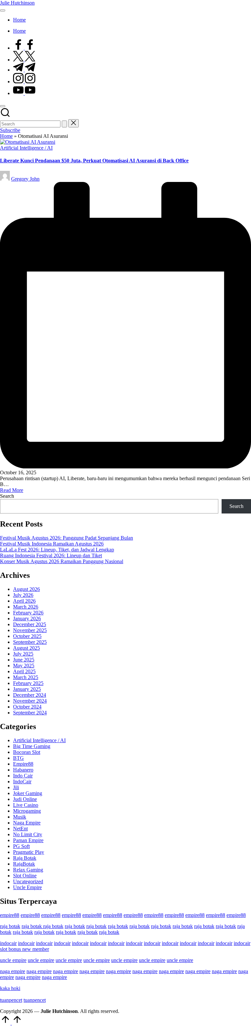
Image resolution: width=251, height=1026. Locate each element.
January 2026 (27, 618)
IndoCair (22, 781)
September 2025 (30, 642)
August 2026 (26, 589)
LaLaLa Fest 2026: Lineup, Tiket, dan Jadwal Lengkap (57, 549)
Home (6, 136)
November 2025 (30, 630)
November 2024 (30, 701)
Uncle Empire (27, 887)
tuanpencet (11, 1000)
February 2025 (28, 683)
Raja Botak (24, 858)
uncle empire (13, 960)
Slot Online (25, 875)
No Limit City (27, 834)
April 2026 (24, 601)
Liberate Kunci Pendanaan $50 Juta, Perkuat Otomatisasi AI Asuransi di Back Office (94, 160)
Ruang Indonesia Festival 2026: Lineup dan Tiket (51, 555)
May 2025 (23, 665)
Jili (16, 787)
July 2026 (23, 595)
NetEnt (20, 828)
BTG (18, 758)
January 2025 (27, 689)
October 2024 (27, 706)
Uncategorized (28, 881)
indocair (8, 943)
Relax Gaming (28, 869)
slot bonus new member (24, 949)
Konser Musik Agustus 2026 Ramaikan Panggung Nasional (61, 561)
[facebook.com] (24, 48)
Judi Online (25, 799)
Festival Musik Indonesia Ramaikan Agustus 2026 (52, 543)
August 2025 (26, 648)
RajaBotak (24, 864)
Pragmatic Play (28, 852)
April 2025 (24, 671)
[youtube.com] (24, 93)
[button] (64, 124)
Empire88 (23, 764)
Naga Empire (27, 822)
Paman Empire (28, 840)
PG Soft (21, 846)
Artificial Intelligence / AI (26, 148)
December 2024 (29, 695)
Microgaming (27, 811)
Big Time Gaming (31, 746)
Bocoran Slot (26, 752)
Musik (19, 817)
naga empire (12, 971)
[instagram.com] (24, 81)
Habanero (23, 770)
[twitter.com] (24, 59)
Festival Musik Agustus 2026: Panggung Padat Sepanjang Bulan (66, 538)
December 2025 (29, 624)
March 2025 (25, 677)
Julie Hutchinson (17, 3)
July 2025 (23, 654)
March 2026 (25, 607)
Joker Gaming (27, 793)
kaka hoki (10, 988)
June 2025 (23, 659)
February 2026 (28, 612)
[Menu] (2, 10)
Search (7, 496)
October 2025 (27, 636)
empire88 (9, 915)
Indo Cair (23, 775)
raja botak (10, 926)
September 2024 (30, 712)
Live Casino (25, 805)
